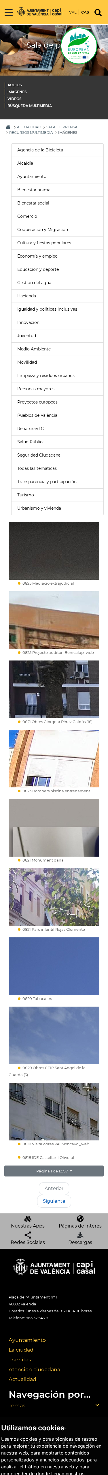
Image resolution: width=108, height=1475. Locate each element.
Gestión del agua (34, 282)
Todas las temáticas (37, 468)
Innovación (28, 322)
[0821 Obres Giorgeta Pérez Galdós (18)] (54, 689)
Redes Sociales (28, 1242)
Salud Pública (31, 441)
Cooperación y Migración (42, 229)
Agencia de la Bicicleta (40, 150)
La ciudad (21, 1350)
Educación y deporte (38, 269)
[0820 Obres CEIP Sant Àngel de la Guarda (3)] (54, 1035)
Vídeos (14, 99)
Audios (14, 85)
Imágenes (17, 92)
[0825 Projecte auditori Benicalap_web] (54, 620)
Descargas (80, 1242)
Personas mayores (35, 388)
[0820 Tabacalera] (54, 966)
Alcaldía (25, 163)
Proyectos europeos (37, 402)
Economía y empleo (37, 256)
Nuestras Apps (28, 1226)
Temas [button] (17, 1405)
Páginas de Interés (80, 1226)
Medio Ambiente (34, 349)
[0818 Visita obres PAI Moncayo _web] (54, 1111)
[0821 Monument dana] (54, 828)
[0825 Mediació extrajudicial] (54, 551)
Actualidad (22, 1379)
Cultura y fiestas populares (44, 242)
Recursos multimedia (31, 132)
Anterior (54, 1188)
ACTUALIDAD (29, 127)
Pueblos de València (37, 415)
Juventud (26, 335)
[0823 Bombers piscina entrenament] (54, 758)
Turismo (25, 495)
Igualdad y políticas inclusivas (47, 309)
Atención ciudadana (34, 1369)
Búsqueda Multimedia (29, 106)
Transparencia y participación (47, 481)
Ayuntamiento (31, 176)
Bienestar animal (34, 189)
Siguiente (54, 1201)
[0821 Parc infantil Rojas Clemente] (54, 897)
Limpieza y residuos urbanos (46, 375)
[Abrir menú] (8, 13)
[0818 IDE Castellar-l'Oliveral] (54, 1153)
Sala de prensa (61, 127)
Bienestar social (33, 203)
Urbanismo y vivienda (39, 508)
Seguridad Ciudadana (38, 455)
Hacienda (26, 296)
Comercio (27, 216)
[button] (54, 1171)
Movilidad (27, 362)
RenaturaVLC (30, 428)
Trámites (20, 1359)
